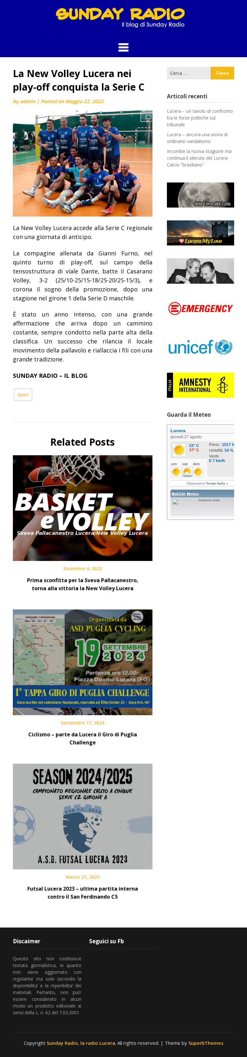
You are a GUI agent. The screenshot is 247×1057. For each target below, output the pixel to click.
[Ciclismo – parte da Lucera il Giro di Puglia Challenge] (82, 660)
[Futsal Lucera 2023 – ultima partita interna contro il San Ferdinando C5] (82, 814)
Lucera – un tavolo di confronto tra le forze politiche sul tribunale (200, 118)
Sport (23, 394)
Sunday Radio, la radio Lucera (81, 1043)
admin (27, 101)
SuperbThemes (206, 1043)
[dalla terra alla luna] (200, 195)
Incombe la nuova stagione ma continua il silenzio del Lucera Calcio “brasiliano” (199, 158)
